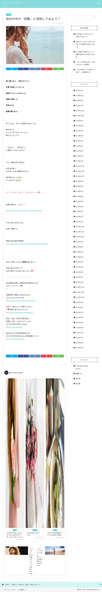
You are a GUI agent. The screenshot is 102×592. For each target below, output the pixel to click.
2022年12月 (80, 287)
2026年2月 (79, 100)
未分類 (8, 14)
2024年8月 (79, 186)
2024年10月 (80, 176)
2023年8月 (79, 247)
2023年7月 (79, 252)
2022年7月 (79, 312)
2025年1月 (79, 161)
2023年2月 (79, 277)
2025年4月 (79, 146)
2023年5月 (79, 262)
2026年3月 (79, 95)
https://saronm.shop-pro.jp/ (15, 339)
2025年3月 (79, 151)
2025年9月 (79, 121)
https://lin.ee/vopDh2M (14, 327)
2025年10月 (80, 115)
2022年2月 (79, 337)
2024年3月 (79, 211)
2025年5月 (79, 141)
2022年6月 (79, 317)
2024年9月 (79, 181)
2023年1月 (79, 282)
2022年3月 (79, 332)
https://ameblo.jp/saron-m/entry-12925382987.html (24, 210)
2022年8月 (79, 307)
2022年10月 (80, 297)
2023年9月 (79, 242)
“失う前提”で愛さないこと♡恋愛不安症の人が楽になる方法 (85, 54)
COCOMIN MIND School (82, 367)
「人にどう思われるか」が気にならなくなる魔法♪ (85, 63)
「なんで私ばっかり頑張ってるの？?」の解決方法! (85, 71)
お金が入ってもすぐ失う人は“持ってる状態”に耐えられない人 (85, 44)
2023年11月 (80, 232)
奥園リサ (79, 373)
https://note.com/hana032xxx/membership (20, 300)
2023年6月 (79, 257)
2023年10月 (80, 237)
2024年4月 (79, 206)
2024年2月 (79, 216)
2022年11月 (80, 292)
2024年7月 (79, 191)
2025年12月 (80, 110)
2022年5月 (79, 322)
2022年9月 (79, 302)
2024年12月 (80, 166)
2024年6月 (79, 196)
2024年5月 (79, 201)
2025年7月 (79, 131)
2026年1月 (79, 105)
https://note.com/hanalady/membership (19, 312)
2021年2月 (79, 348)
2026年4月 (79, 90)
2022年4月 (79, 327)
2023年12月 (80, 226)
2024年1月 (79, 221)
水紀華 (78, 383)
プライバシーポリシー (11, 589)
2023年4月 (79, 267)
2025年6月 (79, 136)
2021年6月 (79, 343)
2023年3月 (79, 272)
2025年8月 (79, 126)
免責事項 (22, 589)
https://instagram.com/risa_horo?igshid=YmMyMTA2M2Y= (27, 244)
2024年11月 (80, 171)
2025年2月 (79, 156)
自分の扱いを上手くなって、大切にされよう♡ (85, 35)
